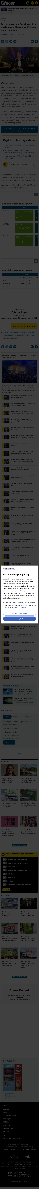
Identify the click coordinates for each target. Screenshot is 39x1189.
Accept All (19, 619)
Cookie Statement (20, 607)
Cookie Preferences (19, 613)
